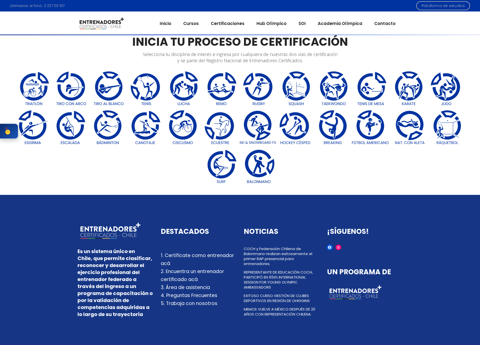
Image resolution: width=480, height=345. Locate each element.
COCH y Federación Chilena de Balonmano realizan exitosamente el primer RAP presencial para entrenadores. (278, 256)
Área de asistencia (188, 287)
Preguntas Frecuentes (191, 295)
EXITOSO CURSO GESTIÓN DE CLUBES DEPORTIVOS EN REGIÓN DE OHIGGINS (277, 298)
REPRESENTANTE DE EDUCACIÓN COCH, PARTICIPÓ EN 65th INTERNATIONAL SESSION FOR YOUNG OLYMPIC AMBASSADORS (278, 280)
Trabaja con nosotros (191, 303)
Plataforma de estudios (443, 5)
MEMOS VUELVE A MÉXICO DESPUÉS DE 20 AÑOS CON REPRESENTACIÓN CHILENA (279, 312)
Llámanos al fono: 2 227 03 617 (37, 5)
